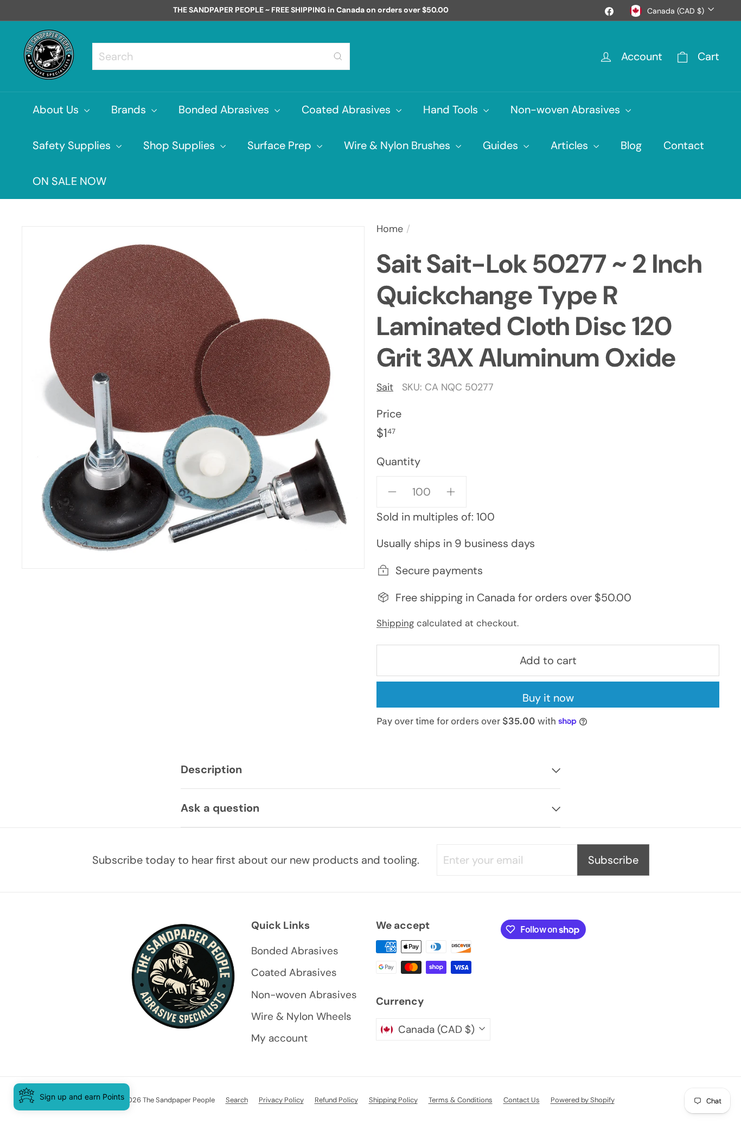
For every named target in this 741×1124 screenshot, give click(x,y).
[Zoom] (193, 397)
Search (237, 1099)
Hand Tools (452, 109)
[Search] (338, 56)
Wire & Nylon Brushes (398, 145)
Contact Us (521, 1099)
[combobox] (221, 56)
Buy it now (548, 698)
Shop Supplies (180, 145)
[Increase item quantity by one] (451, 492)
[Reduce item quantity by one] (392, 492)
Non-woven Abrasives (566, 109)
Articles (571, 145)
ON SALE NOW (69, 181)
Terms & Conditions (461, 1099)
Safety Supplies (73, 145)
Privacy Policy (281, 1099)
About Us (57, 109)
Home (389, 228)
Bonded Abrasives (225, 109)
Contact (683, 145)
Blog (631, 145)
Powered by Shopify (583, 1099)
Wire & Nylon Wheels (301, 1016)
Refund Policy (336, 1099)
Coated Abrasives (347, 109)
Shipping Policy (393, 1099)
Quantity (398, 461)
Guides (502, 145)
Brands (130, 109)
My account (279, 1038)
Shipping (395, 623)
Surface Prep (280, 145)
